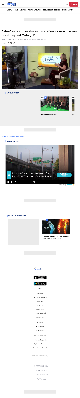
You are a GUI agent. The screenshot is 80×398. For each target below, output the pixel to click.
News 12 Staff (6, 39)
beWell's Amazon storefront (13, 137)
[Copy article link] (14, 43)
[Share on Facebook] (8, 43)
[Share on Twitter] (11, 43)
